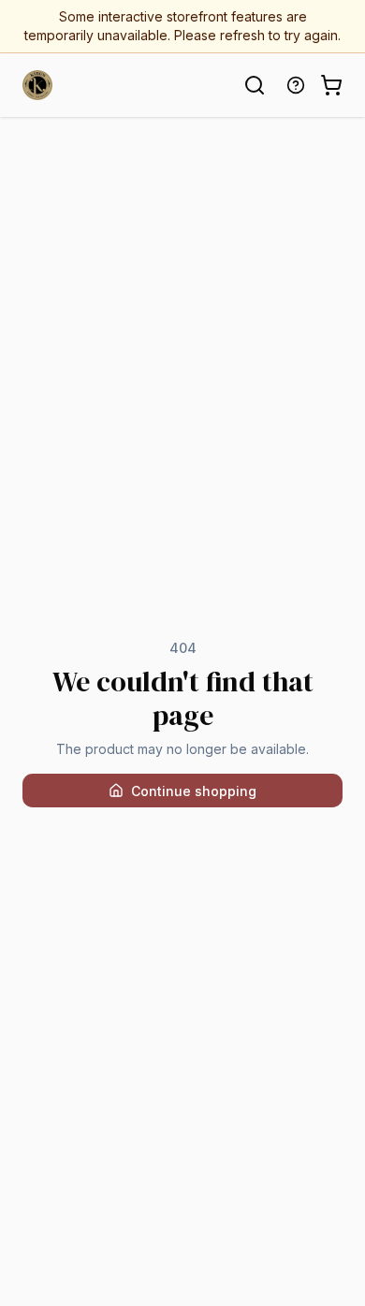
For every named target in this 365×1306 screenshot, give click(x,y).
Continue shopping (193, 791)
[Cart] (331, 85)
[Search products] (254, 85)
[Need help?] (295, 85)
